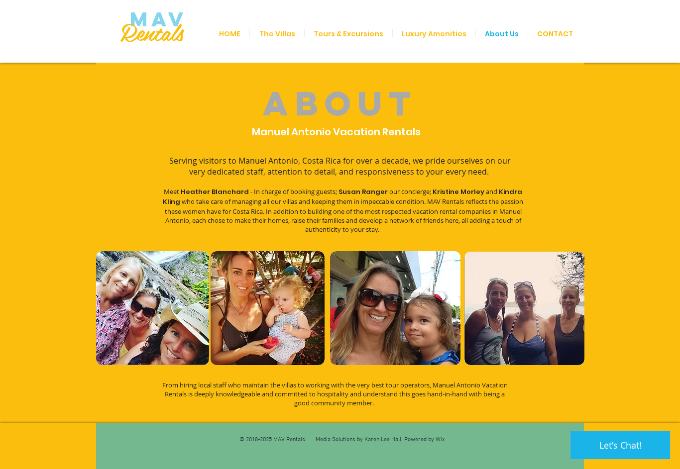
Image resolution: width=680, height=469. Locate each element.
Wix (440, 439)
